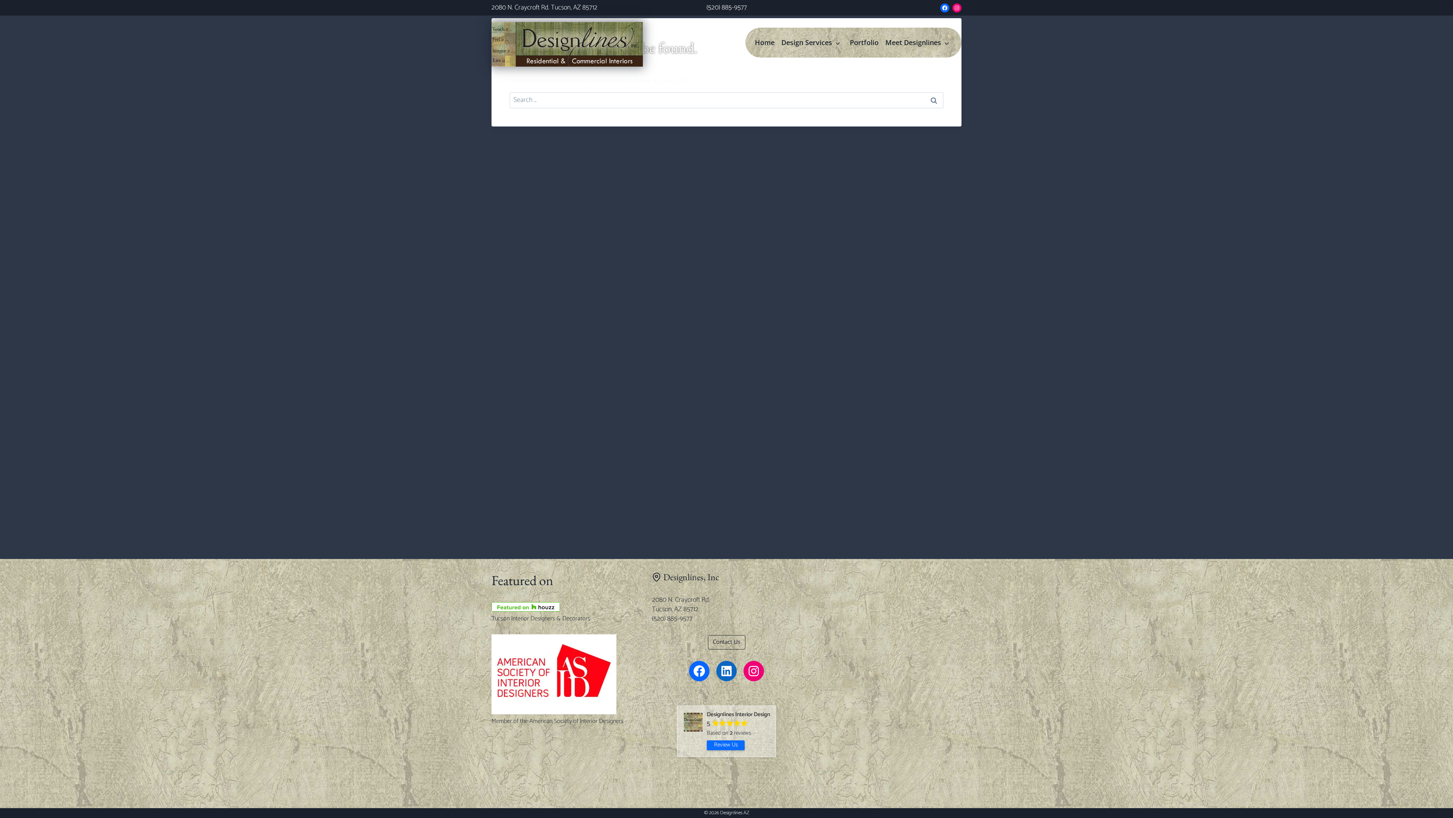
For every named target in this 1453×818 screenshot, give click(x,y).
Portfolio (864, 42)
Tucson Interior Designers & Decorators (541, 619)
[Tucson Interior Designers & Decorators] (566, 607)
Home (765, 42)
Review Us (726, 744)
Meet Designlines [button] (913, 42)
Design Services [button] (806, 42)
